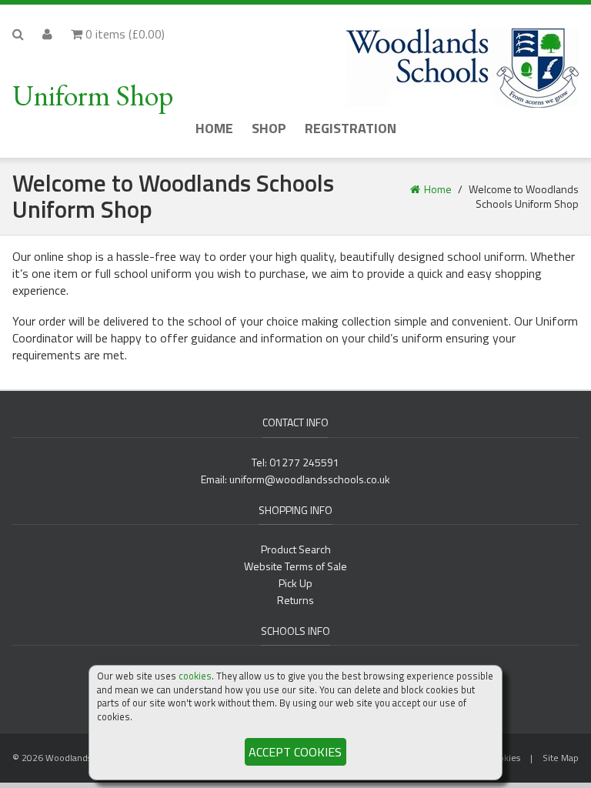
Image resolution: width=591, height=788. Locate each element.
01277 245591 (304, 462)
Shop (269, 128)
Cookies (504, 757)
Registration (350, 128)
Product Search (296, 549)
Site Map (561, 757)
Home (214, 128)
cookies (195, 675)
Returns (295, 600)
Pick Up (295, 583)
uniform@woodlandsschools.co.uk (309, 479)
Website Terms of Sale (295, 566)
